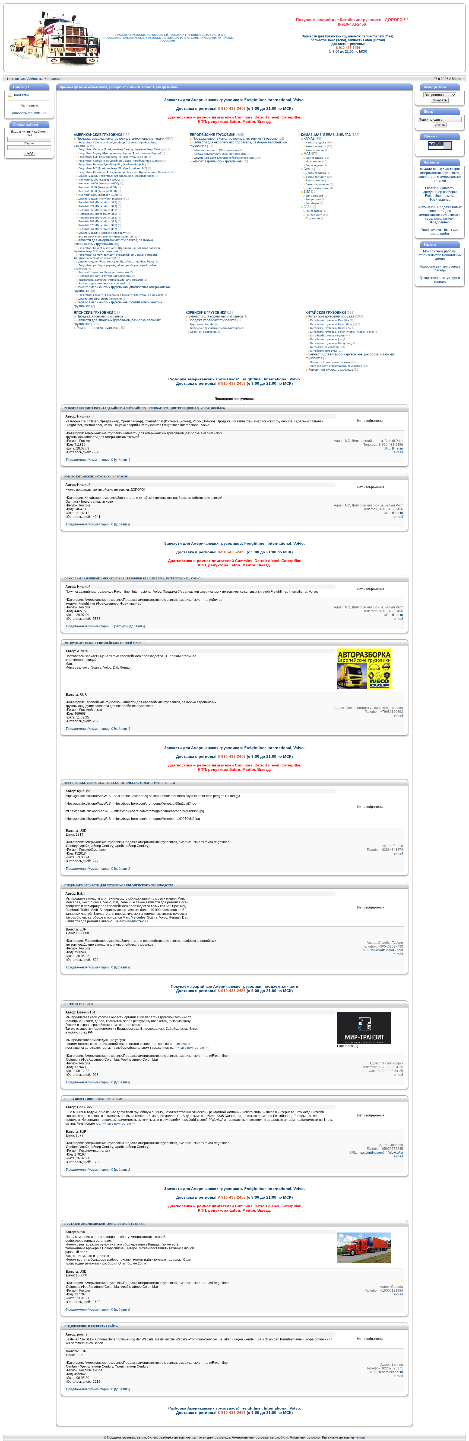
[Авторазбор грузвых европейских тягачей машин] (364, 688)
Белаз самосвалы (317, 184)
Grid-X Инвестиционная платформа (93, 1098)
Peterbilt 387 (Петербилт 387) (97, 202)
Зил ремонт (313, 199)
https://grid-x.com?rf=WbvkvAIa (380, 1152)
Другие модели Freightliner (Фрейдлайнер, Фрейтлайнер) (116, 175)
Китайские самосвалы (324, 346)
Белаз (308, 169)
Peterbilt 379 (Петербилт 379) (97, 206)
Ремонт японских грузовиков (98, 328)
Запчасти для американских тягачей (102, 283)
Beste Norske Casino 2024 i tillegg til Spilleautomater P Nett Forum (119, 782)
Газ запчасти (314, 214)
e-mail (398, 452)
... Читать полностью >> (130, 921)
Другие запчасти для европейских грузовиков (223, 157)
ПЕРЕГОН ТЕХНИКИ (78, 1004)
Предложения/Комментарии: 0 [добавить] (98, 460)
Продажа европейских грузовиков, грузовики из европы (235, 138)
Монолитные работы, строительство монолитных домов (440, 255)
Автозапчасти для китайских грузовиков (336, 365)
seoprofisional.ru (390, 1372)
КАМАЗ (309, 138)
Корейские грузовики (206, 312)
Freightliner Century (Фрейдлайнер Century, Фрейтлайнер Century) (121, 149)
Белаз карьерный (317, 188)
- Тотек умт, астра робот (440, 232)
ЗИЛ (307, 192)
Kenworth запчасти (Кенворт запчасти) (103, 272)
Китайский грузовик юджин (328, 335)
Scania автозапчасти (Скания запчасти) (220, 153)
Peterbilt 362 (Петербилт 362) (97, 213)
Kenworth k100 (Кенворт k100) (98, 194)
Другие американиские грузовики (100, 298)
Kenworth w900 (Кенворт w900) (98, 183)
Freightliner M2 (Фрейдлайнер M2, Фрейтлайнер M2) (112, 168)
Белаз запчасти (316, 176)
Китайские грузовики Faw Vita (329, 320)
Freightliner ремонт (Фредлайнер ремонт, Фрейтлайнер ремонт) (120, 294)
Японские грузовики (93, 312)
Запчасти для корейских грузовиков (215, 316)
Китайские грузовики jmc (326, 339)
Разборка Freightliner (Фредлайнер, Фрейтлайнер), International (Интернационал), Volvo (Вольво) (144, 408)
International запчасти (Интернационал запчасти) (110, 279)
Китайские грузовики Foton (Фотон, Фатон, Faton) (342, 331)
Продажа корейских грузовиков (212, 320)
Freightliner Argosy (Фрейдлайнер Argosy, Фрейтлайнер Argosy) (119, 153)
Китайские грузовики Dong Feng (331, 343)
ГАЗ (306, 207)
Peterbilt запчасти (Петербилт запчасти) (104, 275)
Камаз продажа (316, 142)
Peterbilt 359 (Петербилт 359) (97, 209)
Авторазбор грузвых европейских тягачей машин (104, 642)
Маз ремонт (313, 161)
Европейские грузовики (213, 135)
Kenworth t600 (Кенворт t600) (97, 191)
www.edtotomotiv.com (387, 950)
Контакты (21, 95)
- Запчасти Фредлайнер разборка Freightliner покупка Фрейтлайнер (440, 193)
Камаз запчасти (316, 146)
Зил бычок (312, 203)
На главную (16, 79)
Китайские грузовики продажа (331, 316)
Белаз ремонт (315, 180)
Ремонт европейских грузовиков (217, 161)
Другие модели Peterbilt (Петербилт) (102, 232)
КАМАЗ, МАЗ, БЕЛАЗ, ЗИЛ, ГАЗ (326, 135)
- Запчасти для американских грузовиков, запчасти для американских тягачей (440, 174)
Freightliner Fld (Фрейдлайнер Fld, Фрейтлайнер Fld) (112, 156)
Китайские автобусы (323, 350)
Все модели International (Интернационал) (106, 236)
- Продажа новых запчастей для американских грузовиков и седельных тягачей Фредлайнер (440, 214)
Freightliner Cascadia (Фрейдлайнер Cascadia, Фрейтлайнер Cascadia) (124, 172)
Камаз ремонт (315, 150)
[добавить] (137, 626)
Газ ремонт (313, 218)
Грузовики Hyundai (202, 324)
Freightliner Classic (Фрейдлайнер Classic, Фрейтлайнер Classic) (119, 160)
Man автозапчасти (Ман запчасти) (216, 150)
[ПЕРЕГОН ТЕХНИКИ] (364, 1043)
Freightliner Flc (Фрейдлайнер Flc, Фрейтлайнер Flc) (112, 164)
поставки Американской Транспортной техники (104, 1223)
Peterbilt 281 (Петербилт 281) (97, 217)
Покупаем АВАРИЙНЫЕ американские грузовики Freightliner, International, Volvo (132, 578)
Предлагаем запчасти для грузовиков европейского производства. (119, 885)
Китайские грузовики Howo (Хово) (332, 324)
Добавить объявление (44, 79)
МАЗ (307, 154)
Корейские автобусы (203, 331)
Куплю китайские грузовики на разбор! (96, 476)
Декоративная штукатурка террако (440, 280)
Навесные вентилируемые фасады (440, 268)
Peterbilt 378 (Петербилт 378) (97, 225)
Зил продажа (314, 165)
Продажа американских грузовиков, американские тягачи (120, 138)
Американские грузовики (98, 135)
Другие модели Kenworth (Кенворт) (101, 198)
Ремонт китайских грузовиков (330, 369)
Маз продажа (314, 157)
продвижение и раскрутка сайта (91, 1326)
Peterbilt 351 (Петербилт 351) (97, 228)
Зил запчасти (314, 195)
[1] (356, 1046)
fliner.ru (397, 448)
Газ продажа (314, 210)
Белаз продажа (316, 172)
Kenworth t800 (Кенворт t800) (97, 187)
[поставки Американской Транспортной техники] (364, 1262)
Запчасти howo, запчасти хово (330, 362)
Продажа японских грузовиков (100, 316)
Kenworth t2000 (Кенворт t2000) (99, 179)
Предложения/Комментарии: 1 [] (97, 626)
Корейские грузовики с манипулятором (215, 327)
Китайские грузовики (326, 312)
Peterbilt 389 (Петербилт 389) (97, 221)
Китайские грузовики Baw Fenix (330, 327)
